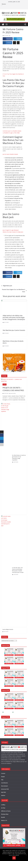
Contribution (4, 783)
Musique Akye (4, 814)
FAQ (2, 779)
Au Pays (3, 808)
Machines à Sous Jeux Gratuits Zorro (13, 342)
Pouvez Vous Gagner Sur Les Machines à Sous (13, 290)
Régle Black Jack (7, 286)
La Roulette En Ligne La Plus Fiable (11, 133)
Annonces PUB (5, 789)
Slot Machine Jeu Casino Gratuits (14, 330)
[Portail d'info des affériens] (3, 24)
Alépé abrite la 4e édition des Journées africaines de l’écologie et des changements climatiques (14, 317)
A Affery (3, 804)
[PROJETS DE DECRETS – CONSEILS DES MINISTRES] (14, 380)
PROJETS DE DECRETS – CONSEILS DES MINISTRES (13, 389)
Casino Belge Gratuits (7, 629)
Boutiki (3, 817)
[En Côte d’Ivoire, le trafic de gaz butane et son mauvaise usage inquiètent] (6, 458)
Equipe (3, 776)
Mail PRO (3, 792)
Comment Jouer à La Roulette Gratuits (12, 131)
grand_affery (13, 393)
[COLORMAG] (14, 746)
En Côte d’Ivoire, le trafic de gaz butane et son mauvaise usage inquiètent (19, 458)
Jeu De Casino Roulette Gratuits (10, 154)
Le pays (4, 384)
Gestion (3, 795)
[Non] (26, 855)
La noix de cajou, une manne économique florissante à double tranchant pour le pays (18, 570)
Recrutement (4, 786)
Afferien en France (5, 811)
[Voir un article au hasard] (25, 24)
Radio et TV (4, 820)
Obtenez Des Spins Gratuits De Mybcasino (13, 232)
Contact (3, 773)
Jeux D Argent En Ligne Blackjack (11, 230)
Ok (14, 858)
